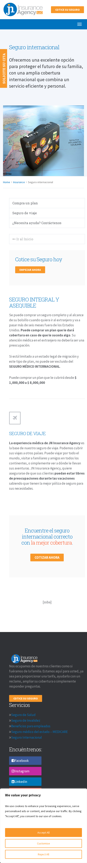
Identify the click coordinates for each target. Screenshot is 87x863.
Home (6, 182)
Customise (43, 843)
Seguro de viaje (24, 213)
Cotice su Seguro (67, 10)
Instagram (22, 771)
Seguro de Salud (23, 715)
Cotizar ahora (47, 557)
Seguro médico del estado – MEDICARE (39, 732)
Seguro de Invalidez (25, 720)
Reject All (43, 854)
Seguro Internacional (26, 737)
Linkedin (21, 781)
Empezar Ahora (30, 270)
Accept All (43, 832)
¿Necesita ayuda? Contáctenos (36, 223)
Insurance (19, 182)
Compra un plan (25, 203)
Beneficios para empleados (30, 726)
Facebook (22, 760)
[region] (43, 825)
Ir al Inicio (24, 239)
